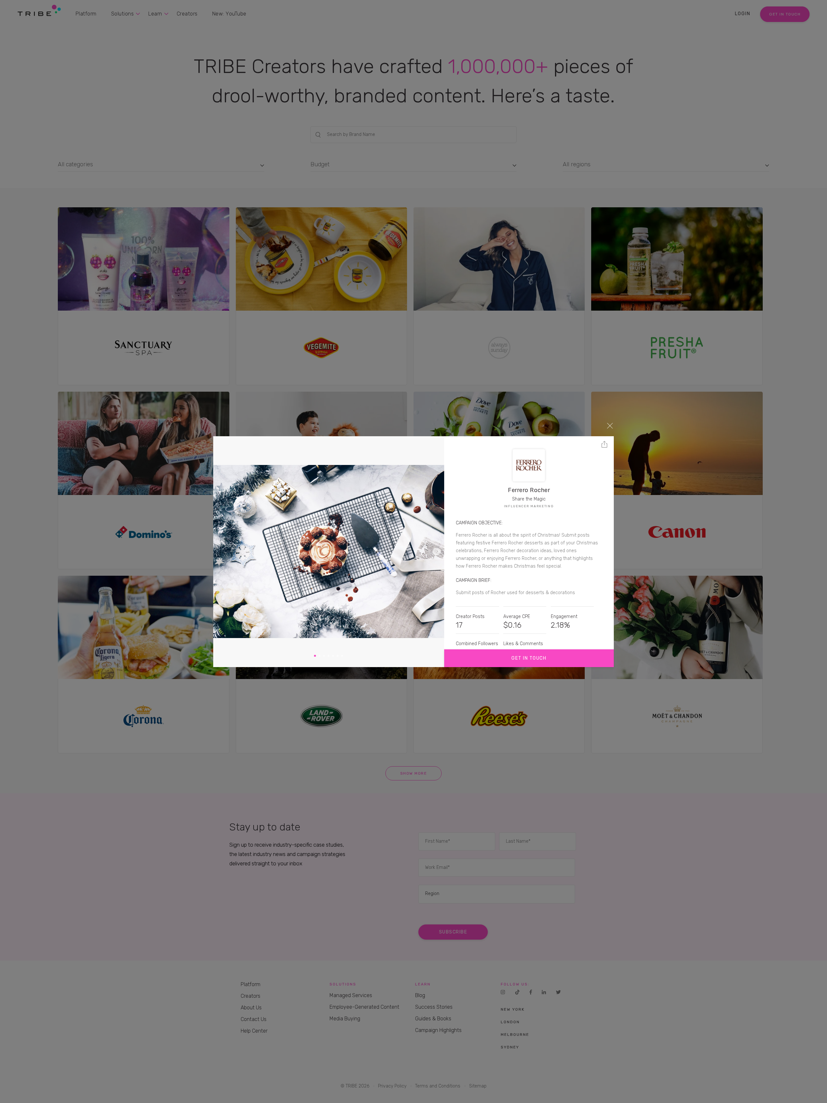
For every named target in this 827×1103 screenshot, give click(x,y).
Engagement (564, 616)
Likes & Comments (523, 643)
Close (610, 425)
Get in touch (528, 658)
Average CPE (516, 616)
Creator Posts (470, 616)
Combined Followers (477, 643)
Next (436, 551)
